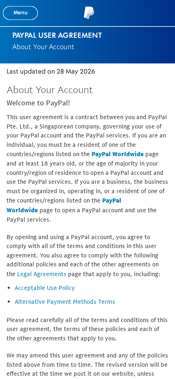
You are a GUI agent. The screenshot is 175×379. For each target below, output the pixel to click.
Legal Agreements (41, 274)
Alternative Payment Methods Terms (65, 301)
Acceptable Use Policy (45, 288)
